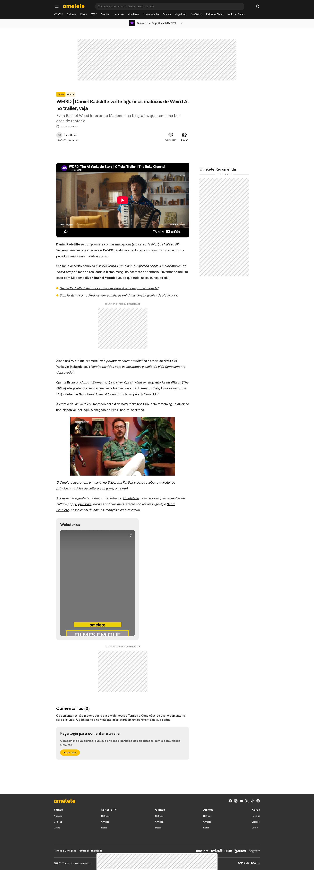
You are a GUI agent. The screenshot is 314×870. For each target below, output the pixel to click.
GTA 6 (94, 14)
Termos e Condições (65, 850)
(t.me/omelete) (116, 488)
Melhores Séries (236, 14)
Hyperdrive (83, 504)
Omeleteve (131, 498)
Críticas (58, 821)
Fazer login (70, 752)
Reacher (105, 14)
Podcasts (71, 14)
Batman (167, 14)
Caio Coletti (70, 135)
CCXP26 (58, 14)
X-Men (83, 14)
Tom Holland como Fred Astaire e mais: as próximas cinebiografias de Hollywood (119, 295)
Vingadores (181, 14)
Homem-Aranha (151, 14)
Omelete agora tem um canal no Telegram (90, 482)
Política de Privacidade (90, 850)
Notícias (58, 815)
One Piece (133, 14)
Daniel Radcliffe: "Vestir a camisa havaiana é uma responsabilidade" (109, 288)
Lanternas (119, 14)
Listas (57, 827)
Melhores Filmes (215, 14)
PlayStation (196, 14)
